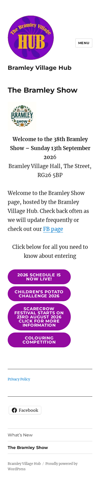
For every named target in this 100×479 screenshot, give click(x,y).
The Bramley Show (28, 447)
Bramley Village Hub (40, 67)
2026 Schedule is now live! (39, 276)
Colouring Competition (39, 340)
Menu (83, 43)
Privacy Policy (19, 379)
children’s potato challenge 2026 (39, 293)
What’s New (20, 435)
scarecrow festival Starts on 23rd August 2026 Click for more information (39, 317)
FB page (53, 229)
